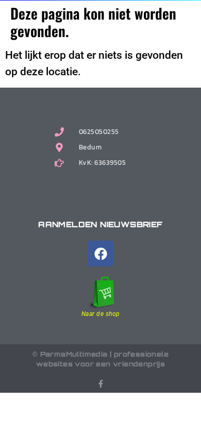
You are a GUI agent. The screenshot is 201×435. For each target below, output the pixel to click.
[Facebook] (100, 253)
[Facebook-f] (101, 384)
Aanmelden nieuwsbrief (100, 224)
